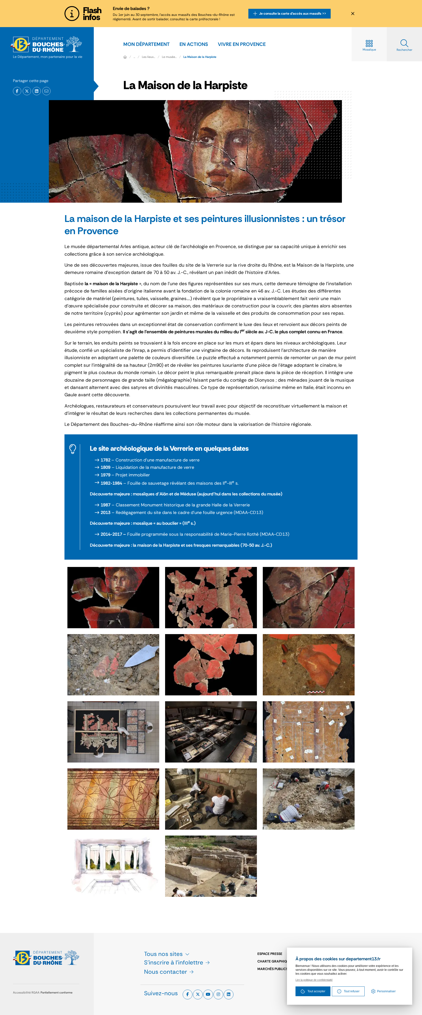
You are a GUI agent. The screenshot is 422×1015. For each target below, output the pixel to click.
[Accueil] (125, 57)
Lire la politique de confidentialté (314, 979)
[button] (46, 91)
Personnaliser (386, 991)
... (134, 57)
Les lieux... (148, 57)
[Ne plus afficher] (353, 14)
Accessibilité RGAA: (43, 992)
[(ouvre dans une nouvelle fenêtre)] (17, 91)
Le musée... (169, 57)
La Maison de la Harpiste (199, 57)
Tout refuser (351, 991)
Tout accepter (316, 991)
